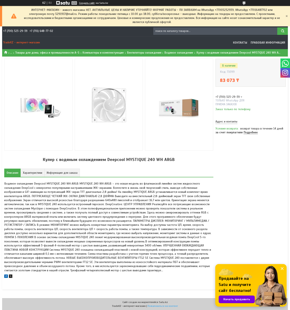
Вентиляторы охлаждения (144, 52)
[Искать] (282, 31)
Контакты (240, 42)
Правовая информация (268, 42)
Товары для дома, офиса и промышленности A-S (47, 52)
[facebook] (6, 277)
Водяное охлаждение (178, 52)
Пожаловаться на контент (163, 305)
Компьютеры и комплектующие (103, 52)
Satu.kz (163, 302)
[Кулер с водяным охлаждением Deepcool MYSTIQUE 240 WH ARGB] (230, 158)
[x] (10, 277)
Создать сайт (87, 2)
